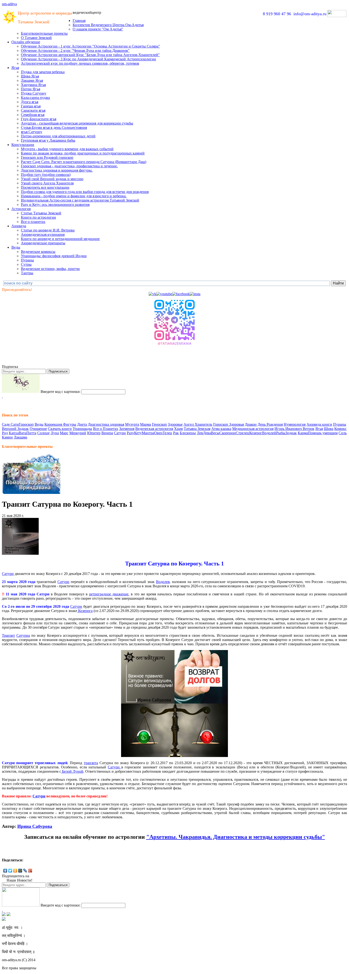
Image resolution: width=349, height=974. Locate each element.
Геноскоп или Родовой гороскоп (47, 157)
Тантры (27, 273)
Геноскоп (159, 424)
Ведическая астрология (154, 429)
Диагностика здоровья (106, 424)
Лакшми (20, 437)
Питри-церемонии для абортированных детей (58, 136)
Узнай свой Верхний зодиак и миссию (52, 179)
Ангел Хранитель (198, 424)
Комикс (340, 429)
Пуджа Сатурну (33, 93)
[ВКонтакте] (5, 871)
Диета (82, 424)
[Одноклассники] (15, 871)
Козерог (255, 433)
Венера (107, 433)
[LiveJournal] (25, 871)
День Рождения (270, 424)
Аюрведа (18, 226)
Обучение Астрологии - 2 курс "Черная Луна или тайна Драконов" (75, 50)
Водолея (163, 582)
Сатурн (120, 433)
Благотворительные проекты (44, 33)
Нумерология (295, 424)
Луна (55, 433)
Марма (145, 424)
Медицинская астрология (253, 429)
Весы (215, 433)
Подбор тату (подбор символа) (46, 175)
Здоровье (175, 424)
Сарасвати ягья (33, 110)
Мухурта (132, 424)
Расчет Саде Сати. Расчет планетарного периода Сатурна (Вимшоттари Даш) (83, 162)
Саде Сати (10, 424)
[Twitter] (10, 871)
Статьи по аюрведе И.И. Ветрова (48, 230)
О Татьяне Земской (36, 38)
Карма (303, 433)
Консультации (22, 145)
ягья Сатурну (31, 132)
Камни (7, 437)
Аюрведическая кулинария (43, 234)
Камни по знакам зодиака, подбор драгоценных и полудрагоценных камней (83, 153)
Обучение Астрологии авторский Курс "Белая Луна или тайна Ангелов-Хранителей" (90, 55)
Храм (178, 429)
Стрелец (242, 433)
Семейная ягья (32, 115)
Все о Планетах (105, 429)
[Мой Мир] (20, 871)
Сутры (26, 264)
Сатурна (23, 635)
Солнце (43, 433)
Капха (14, 433)
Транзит (8, 635)
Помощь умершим (323, 433)
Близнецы (188, 433)
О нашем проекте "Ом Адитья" (98, 29)
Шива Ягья (30, 76)
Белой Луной (72, 771)
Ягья (15, 68)
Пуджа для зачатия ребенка (43, 72)
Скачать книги (60, 429)
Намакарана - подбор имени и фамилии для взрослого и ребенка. (74, 196)
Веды (15, 247)
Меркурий (77, 433)
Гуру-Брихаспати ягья (38, 119)
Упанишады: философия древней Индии (54, 256)
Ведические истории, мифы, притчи (50, 269)
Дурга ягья (29, 102)
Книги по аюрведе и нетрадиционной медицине (60, 239)
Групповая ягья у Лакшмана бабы (48, 140)
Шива (328, 429)
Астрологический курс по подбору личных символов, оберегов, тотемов (80, 63)
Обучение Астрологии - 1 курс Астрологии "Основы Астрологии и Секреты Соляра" (90, 46)
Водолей (269, 433)
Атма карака (221, 429)
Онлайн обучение (25, 42)
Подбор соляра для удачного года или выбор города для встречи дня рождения (85, 192)
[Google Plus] (30, 871)
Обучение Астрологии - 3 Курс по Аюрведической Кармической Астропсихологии (88, 59)
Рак (176, 433)
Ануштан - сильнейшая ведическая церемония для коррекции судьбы (77, 123)
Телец (167, 433)
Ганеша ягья (31, 106)
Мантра (148, 433)
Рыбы (280, 433)
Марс (64, 433)
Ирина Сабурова (34, 826)
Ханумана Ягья (33, 85)
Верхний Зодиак (15, 429)
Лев (200, 433)
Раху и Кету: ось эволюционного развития (55, 205)
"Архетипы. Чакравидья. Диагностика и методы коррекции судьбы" (235, 837)
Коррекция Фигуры (60, 424)
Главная (79, 21)
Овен (158, 433)
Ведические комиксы (38, 252)
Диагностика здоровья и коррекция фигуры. (57, 170)
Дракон (251, 424)
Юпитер (93, 433)
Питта (31, 433)
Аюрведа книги (319, 424)
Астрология (21, 209)
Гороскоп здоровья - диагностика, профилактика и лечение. (69, 166)
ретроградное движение (108, 594)
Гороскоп (26, 424)
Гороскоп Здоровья (228, 424)
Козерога (85, 611)
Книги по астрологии (38, 217)
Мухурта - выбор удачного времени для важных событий (67, 149)
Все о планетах (33, 222)
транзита (91, 763)
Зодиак (291, 433)
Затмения (126, 429)
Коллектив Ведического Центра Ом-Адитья (108, 25)
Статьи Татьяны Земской (41, 213)
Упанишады (82, 429)
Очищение (38, 429)
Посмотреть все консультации (45, 187)
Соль (343, 433)
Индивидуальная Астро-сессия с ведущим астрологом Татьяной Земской (80, 200)
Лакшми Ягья (32, 80)
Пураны (27, 260)
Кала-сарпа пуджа (35, 98)
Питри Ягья (30, 89)
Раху (130, 433)
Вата (22, 433)
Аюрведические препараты (43, 243)
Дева (207, 433)
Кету (138, 433)
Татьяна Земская (197, 429)
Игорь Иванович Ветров (294, 429)
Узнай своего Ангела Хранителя (47, 183)
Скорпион (227, 433)
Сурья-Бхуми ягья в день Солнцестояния (54, 127)
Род (5, 433)
